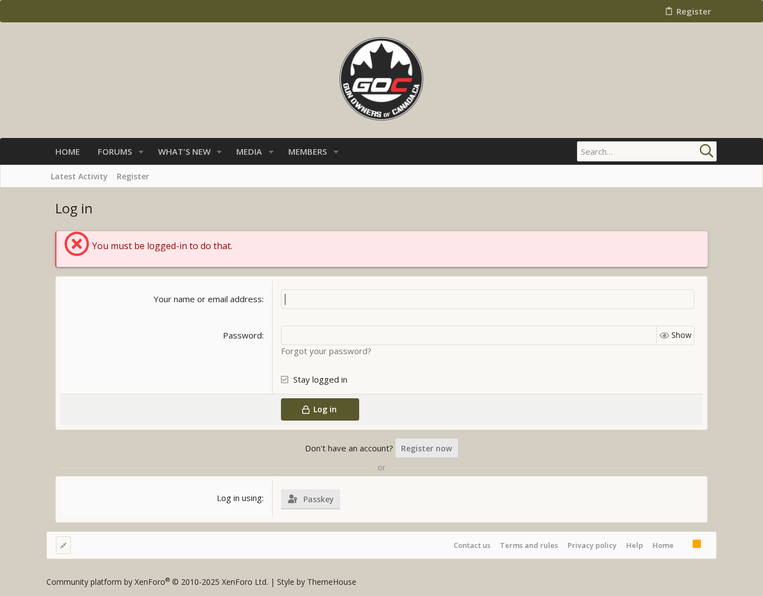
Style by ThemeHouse (316, 581)
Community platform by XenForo (157, 581)
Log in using (239, 497)
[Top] (683, 545)
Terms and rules (529, 545)
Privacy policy (592, 545)
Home (663, 545)
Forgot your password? (326, 350)
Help (634, 545)
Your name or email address (208, 298)
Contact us (472, 545)
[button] (141, 151)
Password (242, 335)
